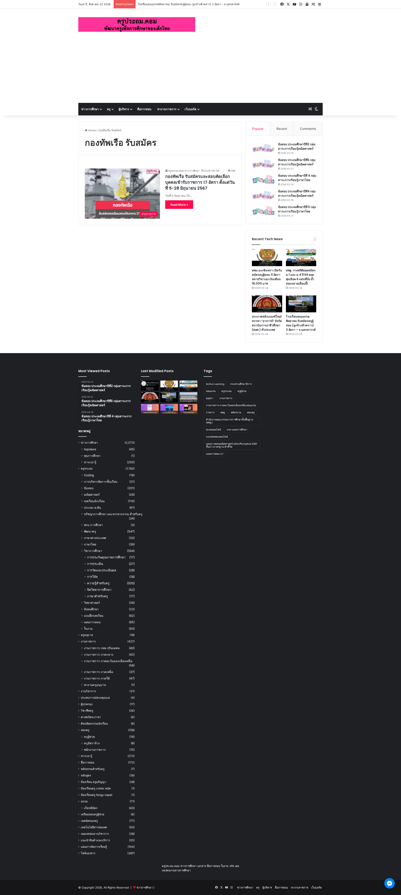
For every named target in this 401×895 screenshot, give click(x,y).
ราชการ (210, 412)
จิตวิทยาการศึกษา (99, 590)
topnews (90, 449)
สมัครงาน (236, 412)
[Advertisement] (200, 71)
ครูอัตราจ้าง (92, 743)
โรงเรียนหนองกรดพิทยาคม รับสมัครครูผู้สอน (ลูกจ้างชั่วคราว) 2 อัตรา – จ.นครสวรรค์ (189, 4)
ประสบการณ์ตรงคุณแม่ (95, 697)
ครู (108, 109)
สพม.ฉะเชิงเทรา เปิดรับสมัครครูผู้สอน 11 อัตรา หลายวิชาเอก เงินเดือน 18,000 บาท (267, 277)
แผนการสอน (92, 622)
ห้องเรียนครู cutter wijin (96, 788)
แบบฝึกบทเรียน (93, 615)
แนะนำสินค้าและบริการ (95, 840)
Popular (258, 129)
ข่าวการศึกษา (90, 109)
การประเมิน (95, 564)
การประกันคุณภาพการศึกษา (106, 557)
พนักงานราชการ (95, 749)
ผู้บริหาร (124, 109)
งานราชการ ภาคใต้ (97, 678)
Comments (308, 129)
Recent (282, 129)
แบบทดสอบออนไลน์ (217, 436)
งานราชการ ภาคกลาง (98, 654)
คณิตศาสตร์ (92, 494)
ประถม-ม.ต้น (92, 507)
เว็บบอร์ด (190, 109)
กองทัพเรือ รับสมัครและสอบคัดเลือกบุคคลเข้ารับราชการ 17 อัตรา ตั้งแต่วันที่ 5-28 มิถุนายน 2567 (200, 182)
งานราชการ (88, 641)
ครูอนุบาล (87, 635)
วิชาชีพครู (87, 710)
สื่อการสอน (144, 109)
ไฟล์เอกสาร (88, 853)
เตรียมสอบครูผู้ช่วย (92, 814)
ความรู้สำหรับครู (98, 583)
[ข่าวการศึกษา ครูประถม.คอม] (136, 24)
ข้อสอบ (89, 488)
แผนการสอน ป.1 (214, 453)
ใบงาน (88, 628)
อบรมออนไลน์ (213, 429)
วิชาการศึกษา (93, 551)
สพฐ (222, 412)
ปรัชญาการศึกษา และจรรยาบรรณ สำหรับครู (113, 514)
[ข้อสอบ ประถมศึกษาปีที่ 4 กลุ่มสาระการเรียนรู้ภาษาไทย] (263, 179)
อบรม (84, 801)
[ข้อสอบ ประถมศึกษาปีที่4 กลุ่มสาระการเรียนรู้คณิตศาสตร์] (263, 195)
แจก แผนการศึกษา (237, 429)
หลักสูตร (86, 775)
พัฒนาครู (90, 531)
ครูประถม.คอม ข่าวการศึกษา (184, 170)
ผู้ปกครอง (87, 704)
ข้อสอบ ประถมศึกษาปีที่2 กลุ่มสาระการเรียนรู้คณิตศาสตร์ (296, 146)
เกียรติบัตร (91, 808)
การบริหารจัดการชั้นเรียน (100, 481)
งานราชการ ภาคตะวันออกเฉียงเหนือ (108, 661)
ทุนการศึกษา (92, 455)
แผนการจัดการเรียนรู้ (94, 846)
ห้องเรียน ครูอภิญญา (93, 782)
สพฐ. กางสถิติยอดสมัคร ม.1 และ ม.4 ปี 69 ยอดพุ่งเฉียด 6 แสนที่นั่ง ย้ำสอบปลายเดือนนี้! (301, 277)
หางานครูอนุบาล (95, 685)
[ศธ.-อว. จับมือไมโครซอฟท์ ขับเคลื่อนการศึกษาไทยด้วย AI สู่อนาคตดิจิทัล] (169, 409)
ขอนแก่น (211, 391)
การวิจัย (92, 577)
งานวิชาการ (88, 691)
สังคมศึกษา (91, 609)
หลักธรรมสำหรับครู (92, 769)
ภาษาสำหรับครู (97, 596)
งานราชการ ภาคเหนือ (98, 672)
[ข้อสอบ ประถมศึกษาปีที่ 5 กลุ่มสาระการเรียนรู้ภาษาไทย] (263, 211)
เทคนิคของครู (89, 820)
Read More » (179, 204)
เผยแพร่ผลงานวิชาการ (95, 833)
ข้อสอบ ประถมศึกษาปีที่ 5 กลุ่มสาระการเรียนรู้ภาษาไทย (297, 209)
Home (91, 130)
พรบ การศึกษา (93, 525)
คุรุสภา (209, 398)
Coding (89, 475)
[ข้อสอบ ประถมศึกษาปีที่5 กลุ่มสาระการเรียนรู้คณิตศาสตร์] (263, 164)
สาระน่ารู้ (90, 462)
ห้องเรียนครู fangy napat (96, 795)
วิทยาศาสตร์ (92, 602)
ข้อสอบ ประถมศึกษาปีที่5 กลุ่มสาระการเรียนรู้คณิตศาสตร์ (296, 162)
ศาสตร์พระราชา (91, 717)
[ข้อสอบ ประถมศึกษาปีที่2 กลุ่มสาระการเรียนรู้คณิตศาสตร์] (263, 148)
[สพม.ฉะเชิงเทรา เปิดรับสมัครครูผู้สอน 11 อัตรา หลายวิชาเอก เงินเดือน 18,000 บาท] (267, 257)
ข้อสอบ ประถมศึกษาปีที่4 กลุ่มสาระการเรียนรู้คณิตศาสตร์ (297, 193)
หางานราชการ (166, 109)
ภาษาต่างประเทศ (95, 538)
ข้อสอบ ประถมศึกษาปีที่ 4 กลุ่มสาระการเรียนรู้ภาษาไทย (297, 178)
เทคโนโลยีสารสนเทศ (94, 827)
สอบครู (85, 730)
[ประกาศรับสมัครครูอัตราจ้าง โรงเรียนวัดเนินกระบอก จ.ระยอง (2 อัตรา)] (188, 397)
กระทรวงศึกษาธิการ (241, 384)
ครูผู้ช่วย (89, 736)
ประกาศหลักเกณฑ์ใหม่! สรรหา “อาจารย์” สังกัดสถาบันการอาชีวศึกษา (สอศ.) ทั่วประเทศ (267, 323)
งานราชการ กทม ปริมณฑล (102, 648)
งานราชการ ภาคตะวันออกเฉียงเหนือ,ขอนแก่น (231, 405)
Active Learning (215, 384)
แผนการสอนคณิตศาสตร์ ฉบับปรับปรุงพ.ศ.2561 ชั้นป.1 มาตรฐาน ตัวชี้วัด (231, 445)
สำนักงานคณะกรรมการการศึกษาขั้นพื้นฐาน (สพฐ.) (229, 421)
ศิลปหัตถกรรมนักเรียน (94, 723)
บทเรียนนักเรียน (94, 501)
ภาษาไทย (90, 544)
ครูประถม (87, 468)
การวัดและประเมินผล (101, 570)
